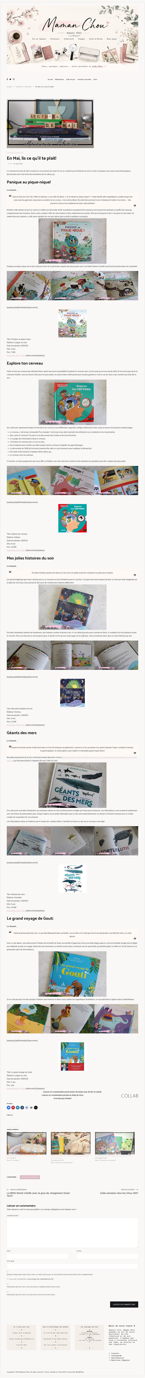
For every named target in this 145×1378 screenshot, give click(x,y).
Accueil (50, 79)
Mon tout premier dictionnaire (55, 1345)
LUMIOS (89, 1337)
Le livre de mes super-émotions (55, 1333)
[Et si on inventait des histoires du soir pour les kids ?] (116, 1143)
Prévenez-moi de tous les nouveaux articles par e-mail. (31, 1295)
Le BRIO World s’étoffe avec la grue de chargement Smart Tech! (38, 1193)
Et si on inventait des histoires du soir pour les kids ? (114, 1156)
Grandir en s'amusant (15, 153)
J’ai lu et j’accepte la (31, 1279)
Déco (95, 79)
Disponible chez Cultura (16, 356)
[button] (29, 286)
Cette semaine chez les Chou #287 (119, 1191)
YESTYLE (89, 1331)
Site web (10, 1261)
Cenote (52, 1372)
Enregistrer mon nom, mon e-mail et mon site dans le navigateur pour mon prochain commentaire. (50, 1274)
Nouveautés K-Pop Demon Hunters (55, 1339)
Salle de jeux (70, 79)
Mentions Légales (120, 1360)
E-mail (79, 1251)
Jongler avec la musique (21, 1333)
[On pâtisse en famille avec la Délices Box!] (28, 1143)
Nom (8, 1251)
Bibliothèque (59, 79)
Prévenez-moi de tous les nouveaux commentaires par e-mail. (34, 1287)
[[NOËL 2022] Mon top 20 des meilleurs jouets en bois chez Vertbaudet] (72, 1143)
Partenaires (117, 1358)
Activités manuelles (84, 79)
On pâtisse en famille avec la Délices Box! (22, 1156)
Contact (115, 1353)
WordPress (80, 1372)
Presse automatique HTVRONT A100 (21, 1339)
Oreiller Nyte (21, 1345)
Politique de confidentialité (41, 1279)
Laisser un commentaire (124, 1304)
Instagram (116, 1356)
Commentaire (13, 1215)
